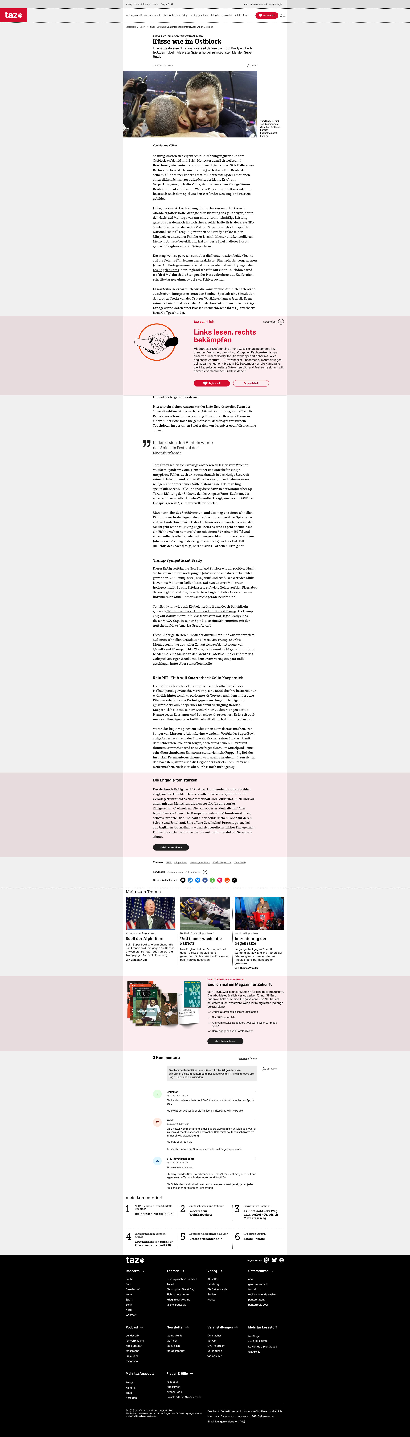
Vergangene (214, 1351)
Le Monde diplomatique (262, 1346)
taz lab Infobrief (176, 1351)
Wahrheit (131, 1315)
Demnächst (214, 1335)
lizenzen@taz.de (148, 1416)
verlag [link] (129, 4)
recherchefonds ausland (262, 1294)
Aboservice (173, 1387)
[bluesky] (274, 1261)
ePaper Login (175, 1392)
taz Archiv (254, 1351)
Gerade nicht (269, 321)
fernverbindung (135, 1340)
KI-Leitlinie (276, 1411)
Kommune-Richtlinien (256, 1411)
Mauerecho (132, 1351)
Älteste (253, 1058)
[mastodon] (266, 1261)
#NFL (169, 862)
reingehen (132, 1361)
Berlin (129, 1304)
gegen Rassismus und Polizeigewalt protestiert (198, 714)
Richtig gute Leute (178, 1294)
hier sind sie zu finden (190, 1077)
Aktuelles (212, 1279)
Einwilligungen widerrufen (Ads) (226, 1421)
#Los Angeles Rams (200, 862)
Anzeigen (131, 1398)
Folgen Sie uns (254, 1260)
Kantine (130, 1387)
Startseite (131, 27)
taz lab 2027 (214, 1356)
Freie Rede (132, 1356)
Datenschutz (228, 1416)
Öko (128, 1284)
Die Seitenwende (217, 1289)
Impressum (244, 1416)
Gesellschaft (133, 1289)
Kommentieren (175, 872)
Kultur (129, 1294)
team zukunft (174, 1335)
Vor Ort (211, 1340)
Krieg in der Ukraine (178, 1299)
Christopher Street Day (180, 1289)
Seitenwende (266, 1416)
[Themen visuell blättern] (250, 15)
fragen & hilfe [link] (167, 4)
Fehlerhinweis (193, 872)
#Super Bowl (180, 862)
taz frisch (172, 1340)
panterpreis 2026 (258, 1304)
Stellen (211, 1294)
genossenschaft (257, 1284)
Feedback (172, 1381)
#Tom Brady (240, 862)
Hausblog (213, 1284)
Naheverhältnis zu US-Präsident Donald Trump (201, 611)
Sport (142, 27)
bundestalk (132, 1335)
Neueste (243, 1058)
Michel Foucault (176, 1304)
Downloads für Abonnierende (184, 1397)
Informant (213, 1416)
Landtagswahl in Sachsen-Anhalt (182, 1281)
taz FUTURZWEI (257, 1341)
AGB (254, 1416)
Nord (129, 1310)
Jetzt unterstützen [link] (171, 847)
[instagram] (281, 1261)
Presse (211, 1299)
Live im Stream (216, 1345)
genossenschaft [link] (258, 4)
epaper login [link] (275, 4)
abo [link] (246, 4)
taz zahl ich (254, 1289)
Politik (129, 1279)
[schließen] (281, 322)
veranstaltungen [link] (142, 4)
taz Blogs (253, 1336)
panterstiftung (256, 1299)
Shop (129, 1392)
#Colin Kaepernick (222, 862)
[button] (282, 15)
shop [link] (155, 4)
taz (135, 1260)
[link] (144, 15)
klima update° (134, 1345)
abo (250, 1279)
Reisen (130, 1382)
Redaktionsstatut (231, 1411)
